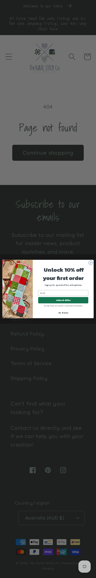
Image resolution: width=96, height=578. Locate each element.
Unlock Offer (63, 300)
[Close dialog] (91, 263)
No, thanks (63, 312)
